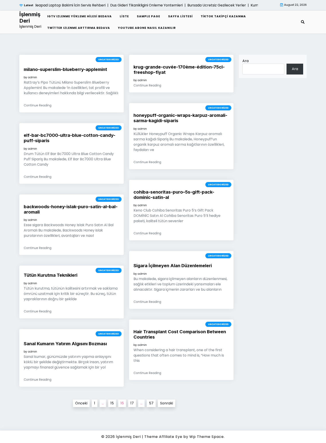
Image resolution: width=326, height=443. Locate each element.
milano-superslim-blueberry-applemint (65, 69)
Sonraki (166, 403)
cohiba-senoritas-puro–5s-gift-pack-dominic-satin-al (174, 194)
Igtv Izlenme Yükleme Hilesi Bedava (79, 16)
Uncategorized (108, 59)
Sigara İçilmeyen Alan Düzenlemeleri (173, 265)
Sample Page (148, 16)
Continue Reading (37, 105)
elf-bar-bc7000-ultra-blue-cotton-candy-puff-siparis (69, 138)
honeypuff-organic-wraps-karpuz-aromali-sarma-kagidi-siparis (180, 118)
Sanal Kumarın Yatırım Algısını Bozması (65, 343)
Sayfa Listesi (180, 16)
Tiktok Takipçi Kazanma (223, 16)
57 (151, 403)
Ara (245, 60)
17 (132, 403)
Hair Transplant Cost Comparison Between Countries (180, 334)
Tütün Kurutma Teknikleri (50, 275)
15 (112, 403)
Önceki (81, 403)
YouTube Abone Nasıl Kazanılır (147, 28)
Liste (124, 16)
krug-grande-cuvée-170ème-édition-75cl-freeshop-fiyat (179, 69)
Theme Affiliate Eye (163, 436)
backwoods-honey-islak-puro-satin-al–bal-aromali (71, 209)
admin (32, 77)
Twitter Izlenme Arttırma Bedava (78, 28)
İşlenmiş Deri (29, 17)
